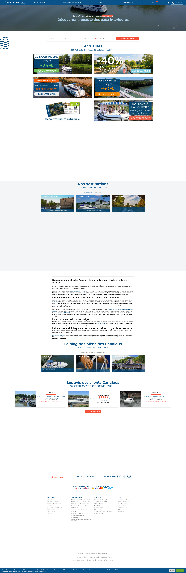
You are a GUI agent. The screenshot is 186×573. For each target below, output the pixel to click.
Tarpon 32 (156, 393)
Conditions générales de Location (103, 511)
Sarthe (93, 559)
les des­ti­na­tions (64, 337)
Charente (111, 560)
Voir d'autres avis (93, 411)
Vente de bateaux (122, 503)
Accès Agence (51, 511)
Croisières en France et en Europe (80, 505)
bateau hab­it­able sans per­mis (76, 291)
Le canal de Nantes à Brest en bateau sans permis (81, 520)
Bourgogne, (109, 557)
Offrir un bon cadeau (99, 509)
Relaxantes (98, 192)
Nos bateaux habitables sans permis (80, 499)
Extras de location (99, 503)
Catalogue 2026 (75, 507)
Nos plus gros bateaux (58, 335)
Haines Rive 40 (103, 395)
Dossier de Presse (122, 505)
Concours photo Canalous (124, 499)
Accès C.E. (50, 513)
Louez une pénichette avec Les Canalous (79, 510)
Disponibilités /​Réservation (101, 499)
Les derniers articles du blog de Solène (93, 352)
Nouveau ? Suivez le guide (86, 476)
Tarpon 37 (51, 393)
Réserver (154, 2)
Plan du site (121, 511)
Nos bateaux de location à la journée (80, 501)
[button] (16, 400)
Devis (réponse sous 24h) (100, 501)
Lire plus (51, 405)
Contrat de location (99, 513)
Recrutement (51, 509)
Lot (114, 559)
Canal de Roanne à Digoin (78, 515)
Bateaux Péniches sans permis (72, 2)
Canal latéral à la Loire (77, 513)
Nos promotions (98, 507)
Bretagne (99, 562)
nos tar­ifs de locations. (98, 325)
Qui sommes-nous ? (52, 501)
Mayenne (88, 559)
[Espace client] (168, 2)
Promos (102, 2)
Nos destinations (39, 2)
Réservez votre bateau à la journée (80, 503)
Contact (49, 499)
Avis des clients (51, 505)
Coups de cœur (88, 192)
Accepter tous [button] (180, 570)
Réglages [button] (172, 570)
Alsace (85, 560)
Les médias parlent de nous (54, 507)
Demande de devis (128, 2)
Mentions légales (122, 507)
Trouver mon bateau (127, 38)
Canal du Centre (75, 517)
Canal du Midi (111, 556)
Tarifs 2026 (97, 505)
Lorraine (92, 560)
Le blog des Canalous (123, 501)
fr (22, 2)
